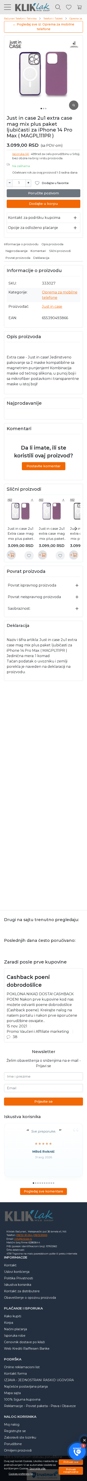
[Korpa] (79, 7)
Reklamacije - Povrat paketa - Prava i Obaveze (40, 1406)
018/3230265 (40, 1235)
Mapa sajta (12, 1393)
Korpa (8, 1323)
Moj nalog (11, 1424)
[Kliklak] (30, 7)
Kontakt (10, 1265)
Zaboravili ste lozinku (20, 1437)
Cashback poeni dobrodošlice (28, 981)
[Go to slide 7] (47, 1183)
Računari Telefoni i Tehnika (20, 18)
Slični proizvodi (60, 251)
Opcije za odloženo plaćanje (33, 228)
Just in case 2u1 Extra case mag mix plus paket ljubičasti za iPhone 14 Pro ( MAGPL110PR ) (20, 533)
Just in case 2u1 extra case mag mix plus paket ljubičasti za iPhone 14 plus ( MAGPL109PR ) (51, 533)
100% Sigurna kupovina (22, 1399)
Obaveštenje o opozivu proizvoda (30, 1298)
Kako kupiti (12, 1316)
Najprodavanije (17, 251)
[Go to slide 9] (51, 1183)
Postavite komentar (44, 466)
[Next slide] (75, 528)
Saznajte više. (37, 1468)
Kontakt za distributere (22, 1291)
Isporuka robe (14, 1336)
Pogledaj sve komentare (43, 1191)
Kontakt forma (15, 1374)
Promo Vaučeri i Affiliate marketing (38, 1031)
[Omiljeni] (68, 7)
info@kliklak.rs (23, 1238)
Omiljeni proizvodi (18, 1450)
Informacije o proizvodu (21, 244)
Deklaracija (41, 258)
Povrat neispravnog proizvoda (34, 597)
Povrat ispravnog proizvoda (32, 585)
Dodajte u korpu (43, 203)
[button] (77, 1451)
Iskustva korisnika (17, 1285)
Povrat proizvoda (18, 258)
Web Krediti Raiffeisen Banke (27, 1349)
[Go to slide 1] (41, 108)
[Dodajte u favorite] (29, 555)
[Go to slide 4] (40, 1183)
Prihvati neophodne (70, 1470)
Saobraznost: (19, 608)
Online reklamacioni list (22, 1367)
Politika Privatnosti (18, 1278)
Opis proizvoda (52, 244)
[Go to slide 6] (44, 1183)
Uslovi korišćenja (16, 1272)
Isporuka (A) (20, 154)
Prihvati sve (71, 1462)
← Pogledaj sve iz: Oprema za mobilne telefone (43, 26)
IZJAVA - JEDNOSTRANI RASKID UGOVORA (39, 1380)
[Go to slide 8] (49, 1183)
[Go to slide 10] (53, 1183)
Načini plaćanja (15, 1329)
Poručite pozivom (43, 193)
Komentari (38, 251)
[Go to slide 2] (43, 108)
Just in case (52, 306)
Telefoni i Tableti (53, 18)
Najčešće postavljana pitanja (26, 1387)
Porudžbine (13, 1444)
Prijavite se (43, 1101)
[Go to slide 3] (45, 108)
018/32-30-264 (24, 1235)
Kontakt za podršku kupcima (34, 218)
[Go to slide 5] (42, 1183)
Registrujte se (15, 1431)
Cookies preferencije (21, 1473)
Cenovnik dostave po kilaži (24, 1342)
